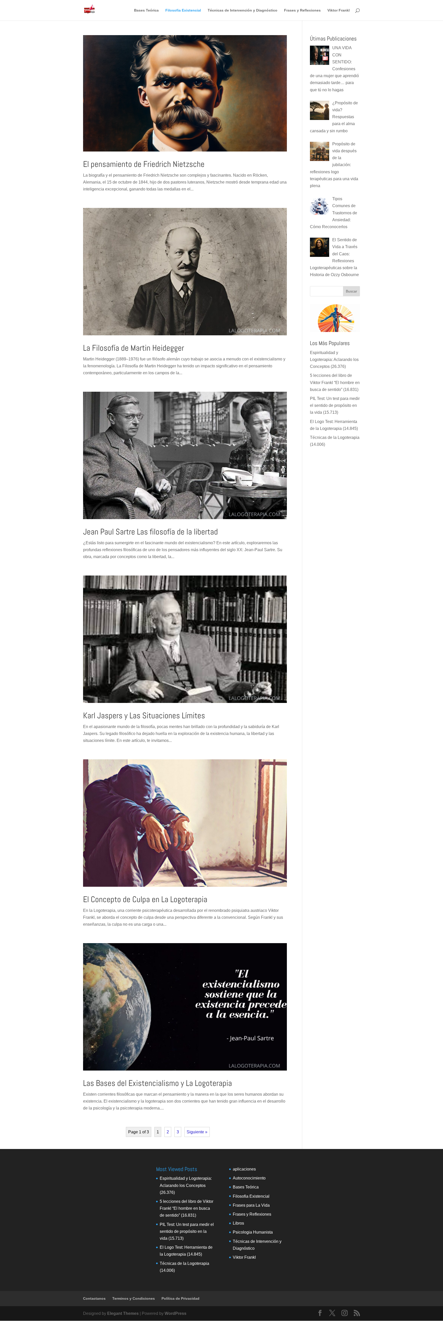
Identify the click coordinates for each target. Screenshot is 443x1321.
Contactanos (94, 1298)
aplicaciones (244, 1169)
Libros (238, 1223)
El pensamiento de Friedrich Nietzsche (144, 164)
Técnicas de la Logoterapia (334, 437)
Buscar (351, 291)
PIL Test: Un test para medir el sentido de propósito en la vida (335, 405)
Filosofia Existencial (183, 10)
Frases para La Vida (251, 1205)
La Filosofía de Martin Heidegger (133, 348)
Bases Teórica (146, 10)
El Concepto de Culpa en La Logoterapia (145, 899)
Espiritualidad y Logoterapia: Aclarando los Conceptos (334, 359)
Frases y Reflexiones (302, 10)
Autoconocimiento (249, 1178)
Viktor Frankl (338, 10)
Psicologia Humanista (253, 1232)
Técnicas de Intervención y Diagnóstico (242, 10)
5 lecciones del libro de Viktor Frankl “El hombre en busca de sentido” (335, 382)
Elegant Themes (123, 1313)
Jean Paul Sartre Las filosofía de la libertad (150, 532)
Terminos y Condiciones (133, 1298)
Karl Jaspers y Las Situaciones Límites (144, 715)
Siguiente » (197, 1132)
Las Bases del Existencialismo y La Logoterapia (157, 1083)
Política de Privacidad (180, 1298)
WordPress (175, 1313)
